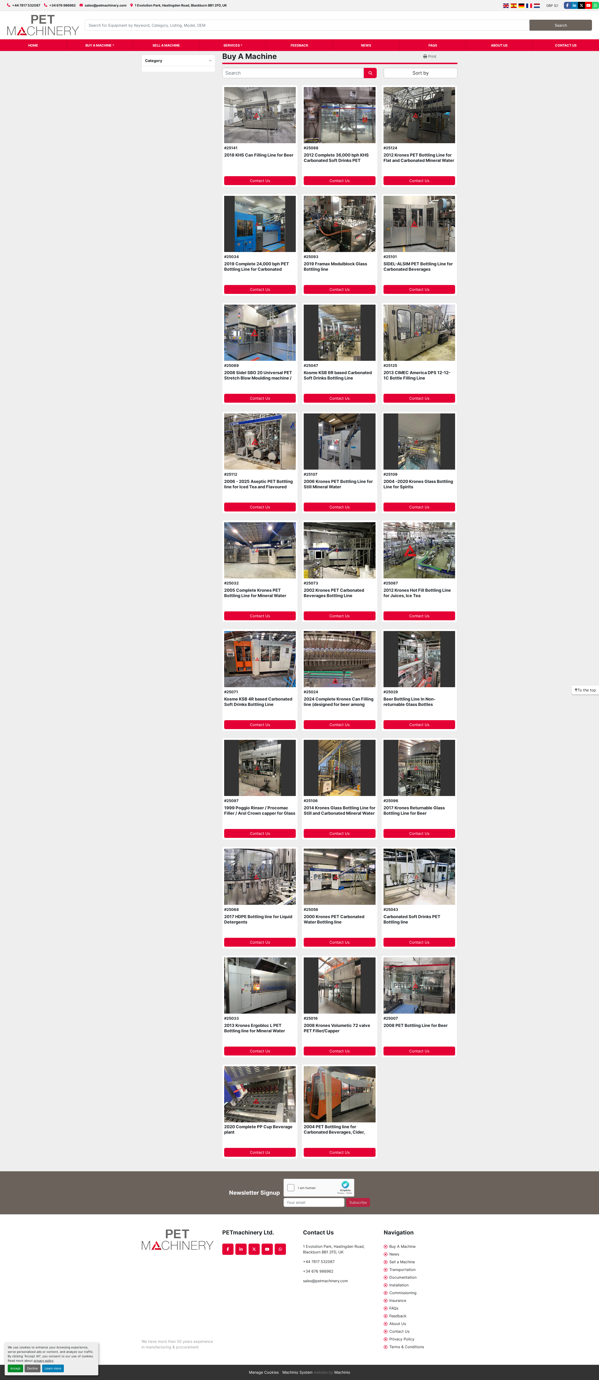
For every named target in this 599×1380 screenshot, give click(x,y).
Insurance (397, 1300)
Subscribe (358, 1202)
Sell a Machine (166, 45)
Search (561, 25)
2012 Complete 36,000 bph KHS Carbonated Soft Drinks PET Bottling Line (336, 160)
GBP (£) (552, 5)
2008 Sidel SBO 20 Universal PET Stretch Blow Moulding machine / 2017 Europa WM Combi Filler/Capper (258, 380)
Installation (399, 1285)
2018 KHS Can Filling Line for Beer (258, 155)
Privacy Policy (401, 1339)
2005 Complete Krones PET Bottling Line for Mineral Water (255, 593)
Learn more (53, 1368)
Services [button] (231, 45)
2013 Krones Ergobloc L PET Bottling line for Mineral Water (254, 1028)
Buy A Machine (98, 45)
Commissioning (402, 1292)
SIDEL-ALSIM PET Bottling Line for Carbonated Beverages (418, 266)
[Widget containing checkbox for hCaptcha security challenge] (319, 1188)
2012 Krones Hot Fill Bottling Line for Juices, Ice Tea (417, 593)
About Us (499, 45)
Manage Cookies (264, 1372)
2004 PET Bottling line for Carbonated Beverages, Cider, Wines (334, 1132)
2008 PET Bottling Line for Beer (416, 1025)
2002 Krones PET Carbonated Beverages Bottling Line (334, 593)
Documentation (402, 1277)
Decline (32, 1368)
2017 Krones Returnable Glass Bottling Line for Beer (414, 810)
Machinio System (297, 1372)
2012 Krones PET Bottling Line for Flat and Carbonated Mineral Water (419, 158)
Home (33, 45)
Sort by (421, 73)
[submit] (370, 73)
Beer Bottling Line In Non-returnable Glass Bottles (409, 702)
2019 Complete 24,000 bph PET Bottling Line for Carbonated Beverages (256, 269)
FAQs (432, 45)
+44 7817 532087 (26, 5)
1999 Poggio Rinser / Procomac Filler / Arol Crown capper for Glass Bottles (259, 813)
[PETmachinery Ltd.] (178, 1239)
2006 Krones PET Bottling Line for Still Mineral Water (338, 484)
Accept (15, 1368)
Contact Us (566, 45)
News (366, 45)
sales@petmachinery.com (106, 5)
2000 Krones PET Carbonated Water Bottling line (334, 919)
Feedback (299, 45)
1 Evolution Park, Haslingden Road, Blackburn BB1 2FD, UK (181, 5)
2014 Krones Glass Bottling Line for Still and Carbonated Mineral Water (339, 810)
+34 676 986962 (62, 5)
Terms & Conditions (406, 1346)
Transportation (402, 1269)
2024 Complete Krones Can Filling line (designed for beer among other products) (338, 704)
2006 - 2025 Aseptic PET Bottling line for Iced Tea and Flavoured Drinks (258, 486)
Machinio (342, 1372)
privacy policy (43, 1360)
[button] (100, 45)
